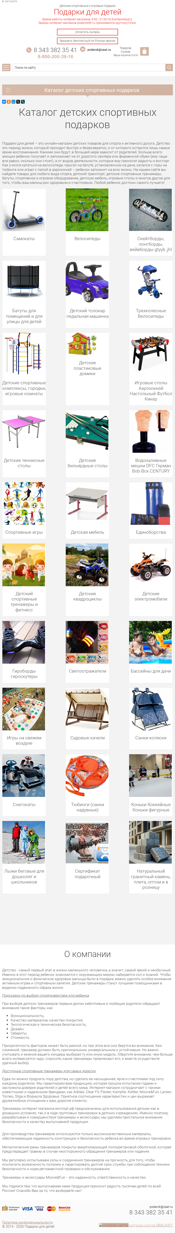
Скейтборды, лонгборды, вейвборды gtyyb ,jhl (151, 243)
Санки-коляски (150, 737)
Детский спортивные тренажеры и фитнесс (24, 601)
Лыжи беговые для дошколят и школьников (24, 876)
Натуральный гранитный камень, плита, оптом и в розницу (151, 879)
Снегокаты (24, 804)
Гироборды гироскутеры (24, 673)
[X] (18, 102)
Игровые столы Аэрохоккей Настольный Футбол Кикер (151, 391)
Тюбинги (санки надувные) (87, 806)
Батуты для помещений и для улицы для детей (24, 316)
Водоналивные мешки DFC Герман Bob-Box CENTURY (151, 465)
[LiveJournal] (23, 102)
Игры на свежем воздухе (24, 740)
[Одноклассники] (9, 102)
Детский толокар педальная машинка (88, 313)
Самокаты (24, 238)
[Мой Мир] (13, 102)
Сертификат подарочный (88, 873)
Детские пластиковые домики (87, 368)
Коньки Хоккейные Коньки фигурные (151, 806)
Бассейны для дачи (151, 671)
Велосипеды (87, 238)
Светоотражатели (87, 671)
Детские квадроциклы (87, 596)
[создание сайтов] (113, 1225)
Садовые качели (87, 737)
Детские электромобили (150, 596)
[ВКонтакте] (4, 102)
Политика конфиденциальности (27, 1222)
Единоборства (151, 532)
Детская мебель (87, 532)
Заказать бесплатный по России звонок (87, 41)
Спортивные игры (24, 532)
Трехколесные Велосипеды (151, 313)
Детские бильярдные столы (88, 462)
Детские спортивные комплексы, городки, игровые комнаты (24, 388)
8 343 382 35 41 (55, 50)
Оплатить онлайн (87, 32)
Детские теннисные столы (24, 462)
